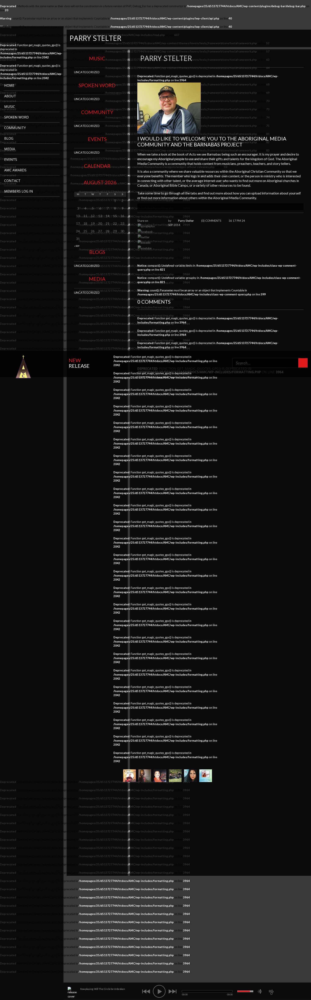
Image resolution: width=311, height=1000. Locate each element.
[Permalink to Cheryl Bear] (144, 775)
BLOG (8, 138)
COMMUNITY (15, 127)
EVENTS (10, 159)
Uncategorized (87, 72)
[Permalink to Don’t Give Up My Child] (160, 775)
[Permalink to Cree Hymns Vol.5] (129, 775)
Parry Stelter (186, 220)
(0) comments (211, 220)
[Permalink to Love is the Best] (175, 775)
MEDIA (9, 149)
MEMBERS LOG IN (18, 191)
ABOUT (10, 96)
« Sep (76, 246)
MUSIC (9, 106)
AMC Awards (15, 170)
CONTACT (12, 180)
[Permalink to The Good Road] (190, 775)
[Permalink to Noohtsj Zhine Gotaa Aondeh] (205, 775)
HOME (9, 85)
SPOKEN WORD (16, 117)
